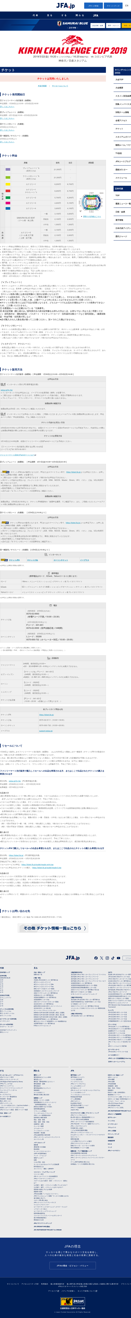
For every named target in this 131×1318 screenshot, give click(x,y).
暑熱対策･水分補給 (40, 1147)
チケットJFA (14, 560)
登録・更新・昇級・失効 (41, 1122)
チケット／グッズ (113, 1134)
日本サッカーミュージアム (116, 1062)
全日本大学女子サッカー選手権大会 (119, 981)
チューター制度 (39, 1126)
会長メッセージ (113, 1077)
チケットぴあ (32, 560)
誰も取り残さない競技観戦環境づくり (83, 1117)
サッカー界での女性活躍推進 (80, 1119)
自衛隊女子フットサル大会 (116, 1031)
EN (126, 5)
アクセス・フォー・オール (116, 1101)
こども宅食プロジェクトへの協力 (81, 1141)
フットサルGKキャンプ (78, 1092)
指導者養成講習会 (39, 1109)
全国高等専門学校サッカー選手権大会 (46, 1019)
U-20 (1, 1000)
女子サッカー (112, 1117)
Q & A (110, 1144)
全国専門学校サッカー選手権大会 (44, 1023)
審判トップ (37, 1075)
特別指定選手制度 (76, 1097)
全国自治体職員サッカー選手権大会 (45, 997)
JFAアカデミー (75, 1101)
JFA (72, 1070)
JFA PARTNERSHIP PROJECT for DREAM (47, 1230)
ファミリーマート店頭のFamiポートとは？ (17, 455)
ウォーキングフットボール (8, 1090)
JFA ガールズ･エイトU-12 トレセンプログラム (85, 1090)
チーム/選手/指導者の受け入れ (80, 1162)
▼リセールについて (60, 85)
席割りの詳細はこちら (92, 216)
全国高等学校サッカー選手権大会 (81, 983)
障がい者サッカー (5, 1101)
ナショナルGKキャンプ (78, 1086)
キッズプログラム (5, 1094)
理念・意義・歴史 (39, 1120)
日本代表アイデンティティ (8, 1030)
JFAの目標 (111, 1081)
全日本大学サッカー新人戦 (42, 1008)
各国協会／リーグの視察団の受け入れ (83, 1164)
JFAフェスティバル (6, 1103)
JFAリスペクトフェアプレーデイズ (45, 1202)
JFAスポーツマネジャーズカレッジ (82, 1132)
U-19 (1, 984)
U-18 (1, 986)
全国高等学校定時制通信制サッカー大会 (83, 987)
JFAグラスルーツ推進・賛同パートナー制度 (14, 1110)
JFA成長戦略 (112, 1084)
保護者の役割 (38, 1191)
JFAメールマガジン (114, 1150)
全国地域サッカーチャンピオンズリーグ (46, 991)
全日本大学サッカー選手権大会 (43, 1004)
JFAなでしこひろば (6, 1083)
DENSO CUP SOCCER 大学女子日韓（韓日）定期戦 (50, 1017)
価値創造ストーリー (114, 1094)
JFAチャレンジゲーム (7, 1086)
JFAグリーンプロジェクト (79, 1115)
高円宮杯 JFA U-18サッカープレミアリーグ (84, 977)
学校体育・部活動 (5, 1099)
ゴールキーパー (39, 1128)
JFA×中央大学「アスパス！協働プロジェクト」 (86, 1124)
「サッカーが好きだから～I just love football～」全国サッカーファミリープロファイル (15, 1106)
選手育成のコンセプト (78, 1077)
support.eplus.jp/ (46, 730)
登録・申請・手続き (114, 1088)
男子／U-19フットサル (7, 1013)
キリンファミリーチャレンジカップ (11, 1088)
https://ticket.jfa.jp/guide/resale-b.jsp (46, 867)
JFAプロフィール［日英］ (116, 1107)
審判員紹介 (37, 1086)
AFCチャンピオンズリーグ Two (44, 986)
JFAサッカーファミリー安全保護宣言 (82, 1121)
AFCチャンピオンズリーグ (42, 982)
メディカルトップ (39, 1142)
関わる (80, 15)
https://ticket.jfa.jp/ (73, 472)
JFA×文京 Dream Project (115, 1103)
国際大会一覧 (38, 974)
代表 (36, 15)
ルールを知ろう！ (113, 1055)
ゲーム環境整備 (75, 1099)
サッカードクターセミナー (42, 1151)
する (64, 15)
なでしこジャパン (5, 997)
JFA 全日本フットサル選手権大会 (118, 1026)
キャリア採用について (86, 1291)
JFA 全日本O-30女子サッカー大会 (119, 977)
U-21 (1, 982)
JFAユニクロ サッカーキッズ (9, 1079)
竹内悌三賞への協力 (77, 1128)
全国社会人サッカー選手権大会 (43, 995)
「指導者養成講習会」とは (42, 1104)
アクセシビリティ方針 (30, 1284)
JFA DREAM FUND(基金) (42, 1226)
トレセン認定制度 (76, 1079)
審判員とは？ (38, 1079)
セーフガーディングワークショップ (45, 1211)
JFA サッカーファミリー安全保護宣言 (46, 1176)
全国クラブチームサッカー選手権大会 (46, 993)
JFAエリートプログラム (78, 1084)
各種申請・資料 (39, 1124)
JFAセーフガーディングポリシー (44, 1178)
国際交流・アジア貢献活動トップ (81, 1151)
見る (50, 15)
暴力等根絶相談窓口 (40, 1218)
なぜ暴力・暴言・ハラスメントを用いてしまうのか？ (51, 1185)
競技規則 (36, 1090)
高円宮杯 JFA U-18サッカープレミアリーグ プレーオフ (88, 981)
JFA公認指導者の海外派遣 (42, 1135)
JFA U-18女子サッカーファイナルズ (119, 983)
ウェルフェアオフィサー (41, 1204)
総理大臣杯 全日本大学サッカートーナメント (48, 1006)
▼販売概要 (42, 85)
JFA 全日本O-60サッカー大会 (117, 1017)
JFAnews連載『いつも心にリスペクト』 (46, 1194)
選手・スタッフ (113, 25)
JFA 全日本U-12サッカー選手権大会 (82, 1016)
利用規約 (44, 1284)
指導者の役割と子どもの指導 (43, 1189)
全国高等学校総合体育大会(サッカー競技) (84, 985)
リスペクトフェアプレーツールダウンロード (48, 1215)
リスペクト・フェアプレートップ (44, 1172)
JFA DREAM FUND (114, 1105)
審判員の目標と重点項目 (41, 1094)
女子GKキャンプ (76, 1088)
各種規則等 (111, 1141)
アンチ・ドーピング (40, 1155)
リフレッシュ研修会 (40, 1111)
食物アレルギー (39, 1158)
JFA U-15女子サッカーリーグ (117, 992)
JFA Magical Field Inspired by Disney (11, 1081)
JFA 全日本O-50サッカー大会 (117, 1014)
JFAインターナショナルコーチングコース (47, 1137)
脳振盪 (36, 1145)
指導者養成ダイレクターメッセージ (45, 1102)
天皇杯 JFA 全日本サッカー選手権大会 (46, 980)
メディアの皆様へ (68, 1291)
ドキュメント (112, 1127)
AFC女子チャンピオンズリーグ (118, 1003)
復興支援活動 (75, 1139)
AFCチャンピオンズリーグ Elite (44, 984)
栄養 (35, 1160)
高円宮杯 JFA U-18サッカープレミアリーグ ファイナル (88, 974)
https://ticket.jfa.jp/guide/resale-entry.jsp (37, 864)
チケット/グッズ (113, 6)
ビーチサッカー (5, 1021)
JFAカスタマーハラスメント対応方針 (72, 1286)
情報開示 (110, 1090)
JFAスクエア (4, 1092)
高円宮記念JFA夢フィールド (80, 1105)
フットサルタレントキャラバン (80, 1094)
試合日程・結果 (97, 25)
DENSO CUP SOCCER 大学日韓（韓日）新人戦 (49, 1015)
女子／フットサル (5, 1015)
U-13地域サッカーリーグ (79, 1004)
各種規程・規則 (113, 1086)
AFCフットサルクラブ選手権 (117, 1046)
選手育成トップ (75, 1075)
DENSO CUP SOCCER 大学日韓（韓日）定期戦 (49, 1012)
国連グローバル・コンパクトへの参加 (83, 1145)
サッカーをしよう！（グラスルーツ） (12, 1075)
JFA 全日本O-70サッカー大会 (117, 1019)
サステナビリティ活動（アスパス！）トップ (85, 1113)
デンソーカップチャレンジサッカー (45, 1010)
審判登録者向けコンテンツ (42, 1088)
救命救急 (36, 1149)
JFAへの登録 (94, 6)
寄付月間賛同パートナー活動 (80, 1148)
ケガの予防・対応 (39, 1162)
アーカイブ (52, 1291)
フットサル (111, 1121)
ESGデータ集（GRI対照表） (117, 1092)
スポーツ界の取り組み (41, 1200)
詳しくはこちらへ (7, 106)
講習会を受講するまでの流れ (43, 1106)
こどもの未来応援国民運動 (79, 1130)
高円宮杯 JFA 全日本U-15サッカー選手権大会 (85, 999)
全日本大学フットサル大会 (116, 1033)
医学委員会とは (39, 1166)
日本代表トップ (5, 972)
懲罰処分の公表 (39, 1220)
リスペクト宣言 (39, 1174)
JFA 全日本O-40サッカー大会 (117, 1012)
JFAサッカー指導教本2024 (42, 1115)
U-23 (1, 980)
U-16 (1, 990)
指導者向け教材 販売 (40, 1117)
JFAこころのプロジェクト (79, 1126)
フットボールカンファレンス (43, 1113)
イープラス (84, 560)
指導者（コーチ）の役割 (41, 1100)
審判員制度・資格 (39, 1084)
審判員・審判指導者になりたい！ (44, 1081)
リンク (110, 1147)
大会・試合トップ (39, 972)
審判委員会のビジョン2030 (42, 1077)
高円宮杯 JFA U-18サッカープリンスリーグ (84, 979)
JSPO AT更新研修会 (40, 1153)
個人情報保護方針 (57, 1284)
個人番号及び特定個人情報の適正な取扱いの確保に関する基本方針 (93, 1284)
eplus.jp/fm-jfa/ (7, 390)
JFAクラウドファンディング (43, 1223)
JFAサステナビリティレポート (80, 1143)
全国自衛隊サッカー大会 (41, 999)
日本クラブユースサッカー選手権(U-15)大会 (85, 1006)
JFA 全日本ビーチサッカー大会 (118, 1051)
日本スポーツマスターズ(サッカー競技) (46, 1002)
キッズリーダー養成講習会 (8, 1097)
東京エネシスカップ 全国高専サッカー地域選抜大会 (50, 1021)
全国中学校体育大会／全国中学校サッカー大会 (86, 1002)
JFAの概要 (111, 1079)
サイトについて (13, 1284)
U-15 (1, 992)
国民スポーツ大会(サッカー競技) (44, 989)
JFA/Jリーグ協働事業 (77, 1107)
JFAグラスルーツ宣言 (7, 1077)
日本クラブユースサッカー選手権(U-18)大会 (85, 990)
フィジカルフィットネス (41, 1130)
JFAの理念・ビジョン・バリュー (73, 1265)
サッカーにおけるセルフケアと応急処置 (46, 1164)
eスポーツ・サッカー (6, 1026)
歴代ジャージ (4, 1032)
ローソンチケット (61, 560)
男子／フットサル (5, 1011)
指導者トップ (38, 1098)
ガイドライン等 (39, 1139)
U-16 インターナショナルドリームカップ (84, 994)
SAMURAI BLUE (5, 978)
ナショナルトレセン (77, 1081)
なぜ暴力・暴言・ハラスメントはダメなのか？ (48, 1187)
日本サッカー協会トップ (115, 1075)
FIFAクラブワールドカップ (42, 1026)
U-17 (1, 988)
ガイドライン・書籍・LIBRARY (44, 1169)
